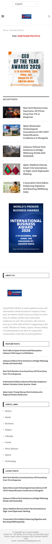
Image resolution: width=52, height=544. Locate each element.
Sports (8, 455)
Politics (8, 430)
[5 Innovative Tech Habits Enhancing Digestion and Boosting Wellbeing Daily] (11, 187)
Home (5, 30)
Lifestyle (9, 436)
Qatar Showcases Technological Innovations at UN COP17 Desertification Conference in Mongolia (36, 132)
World (8, 417)
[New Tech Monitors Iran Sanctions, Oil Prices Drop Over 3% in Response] (11, 112)
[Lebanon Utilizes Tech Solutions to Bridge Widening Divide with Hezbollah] (11, 151)
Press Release (11, 449)
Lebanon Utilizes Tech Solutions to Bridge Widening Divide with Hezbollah (34, 151)
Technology (10, 461)
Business (9, 423)
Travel (8, 442)
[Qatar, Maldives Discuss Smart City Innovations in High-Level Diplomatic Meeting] (11, 169)
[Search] (49, 16)
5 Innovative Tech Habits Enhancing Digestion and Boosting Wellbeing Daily (35, 187)
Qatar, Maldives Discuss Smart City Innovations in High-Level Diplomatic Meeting (36, 169)
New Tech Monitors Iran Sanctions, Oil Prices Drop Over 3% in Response (35, 112)
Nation (8, 411)
